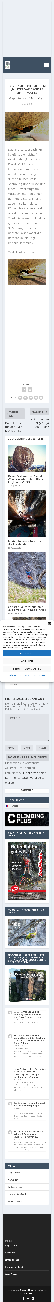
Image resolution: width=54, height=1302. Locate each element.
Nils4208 (18, 1035)
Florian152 (19, 1131)
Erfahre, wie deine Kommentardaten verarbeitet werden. (25, 778)
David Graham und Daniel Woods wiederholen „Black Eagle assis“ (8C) (25, 479)
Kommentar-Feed (17, 1194)
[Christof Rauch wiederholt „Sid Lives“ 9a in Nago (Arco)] (27, 577)
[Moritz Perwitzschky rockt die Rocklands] (27, 513)
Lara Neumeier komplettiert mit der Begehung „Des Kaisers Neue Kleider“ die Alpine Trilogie (30, 1039)
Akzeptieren (27, 653)
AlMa (31, 98)
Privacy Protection (30, 675)
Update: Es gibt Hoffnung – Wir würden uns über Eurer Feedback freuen (27, 1014)
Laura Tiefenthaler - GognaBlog (30, 1069)
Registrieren (14, 1172)
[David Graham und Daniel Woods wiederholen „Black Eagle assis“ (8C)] (27, 458)
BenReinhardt (21, 1103)
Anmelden (13, 1179)
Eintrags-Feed (15, 1187)
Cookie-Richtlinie (14, 675)
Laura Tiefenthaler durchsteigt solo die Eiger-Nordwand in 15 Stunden (27, 1074)
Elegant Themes (28, 1290)
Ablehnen (27, 661)
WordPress (29, 1293)
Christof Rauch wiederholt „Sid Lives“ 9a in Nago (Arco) (27, 608)
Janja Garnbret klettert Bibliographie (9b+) (29, 1104)
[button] (49, 623)
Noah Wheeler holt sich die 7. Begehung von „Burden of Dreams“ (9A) (30, 1134)
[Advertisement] (27, 28)
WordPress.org (15, 1201)
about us (42, 675)
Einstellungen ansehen (27, 669)
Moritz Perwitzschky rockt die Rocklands (25, 543)
